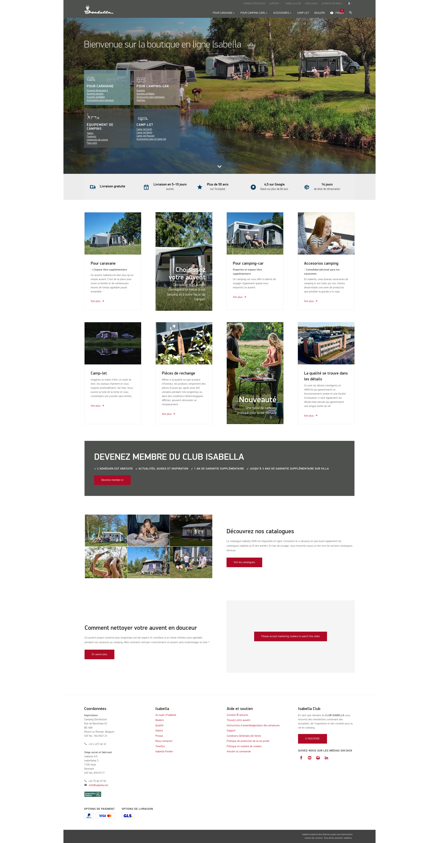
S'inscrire (312, 738)
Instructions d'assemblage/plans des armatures (253, 725)
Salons (159, 730)
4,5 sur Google (274, 184)
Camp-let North (144, 132)
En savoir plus (99, 654)
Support (231, 730)
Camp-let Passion (145, 136)
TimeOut (160, 746)
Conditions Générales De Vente (244, 736)
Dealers (159, 720)
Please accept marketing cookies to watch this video (290, 636)
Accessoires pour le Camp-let (151, 139)
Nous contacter (164, 741)
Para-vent (92, 143)
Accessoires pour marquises (151, 97)
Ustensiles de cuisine (97, 140)
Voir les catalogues (244, 562)
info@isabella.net (98, 785)
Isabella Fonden (164, 751)
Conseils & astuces (237, 715)
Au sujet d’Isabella (165, 715)
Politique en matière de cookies (244, 746)
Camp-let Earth (144, 129)
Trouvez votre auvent (238, 720)
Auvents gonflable (96, 97)
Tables (90, 133)
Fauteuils (91, 136)
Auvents (141, 90)
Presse (159, 736)
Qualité (159, 725)
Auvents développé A (97, 90)
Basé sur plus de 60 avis (274, 189)
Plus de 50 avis (217, 184)
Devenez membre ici (112, 480)
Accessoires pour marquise (100, 100)
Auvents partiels (95, 94)
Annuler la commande (239, 751)
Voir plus (95, 301)
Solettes (141, 100)
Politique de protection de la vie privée (248, 741)
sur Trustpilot (217, 189)
